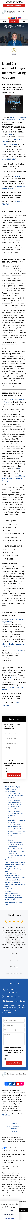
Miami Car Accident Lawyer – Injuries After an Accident (16, 796)
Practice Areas (8, 782)
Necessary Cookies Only (9, 1215)
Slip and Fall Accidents (12, 882)
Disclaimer (14, 1123)
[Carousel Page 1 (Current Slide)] (10, 961)
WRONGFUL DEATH (9, 159)
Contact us (14, 1131)
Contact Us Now (14, 775)
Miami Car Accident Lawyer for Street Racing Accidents (16, 820)
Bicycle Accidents (11, 873)
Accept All (10, 1211)
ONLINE (18, 176)
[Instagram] (22, 1084)
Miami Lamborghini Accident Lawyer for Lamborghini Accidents (16, 827)
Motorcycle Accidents (12, 860)
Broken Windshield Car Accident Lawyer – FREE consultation (16, 851)
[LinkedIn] (10, 1084)
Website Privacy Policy (14, 1126)
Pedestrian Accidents (12, 875)
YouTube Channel (15, 650)
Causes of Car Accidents (16, 809)
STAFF (9, 134)
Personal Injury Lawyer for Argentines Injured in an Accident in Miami (14, 897)
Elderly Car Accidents (15, 811)
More (23, 21)
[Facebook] (6, 1084)
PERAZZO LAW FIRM (9, 144)
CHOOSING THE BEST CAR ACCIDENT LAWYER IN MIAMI (16, 833)
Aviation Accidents (11, 893)
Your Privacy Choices (13, 1148)
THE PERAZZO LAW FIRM (15, 120)
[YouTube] (18, 1084)
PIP (13, 468)
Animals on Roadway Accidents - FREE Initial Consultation (15, 844)
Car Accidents (10, 791)
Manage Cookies (19, 1150)
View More (14, 967)
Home (5, 21)
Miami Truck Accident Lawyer (15, 862)
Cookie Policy (8, 1150)
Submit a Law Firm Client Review (14, 973)
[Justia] (14, 1084)
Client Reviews (14, 915)
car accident (18, 586)
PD (19, 468)
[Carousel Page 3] (18, 961)
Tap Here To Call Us (14, 6)
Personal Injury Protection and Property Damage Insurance (13, 478)
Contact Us (14, 21)
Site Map (14, 1128)
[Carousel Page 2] (14, 961)
